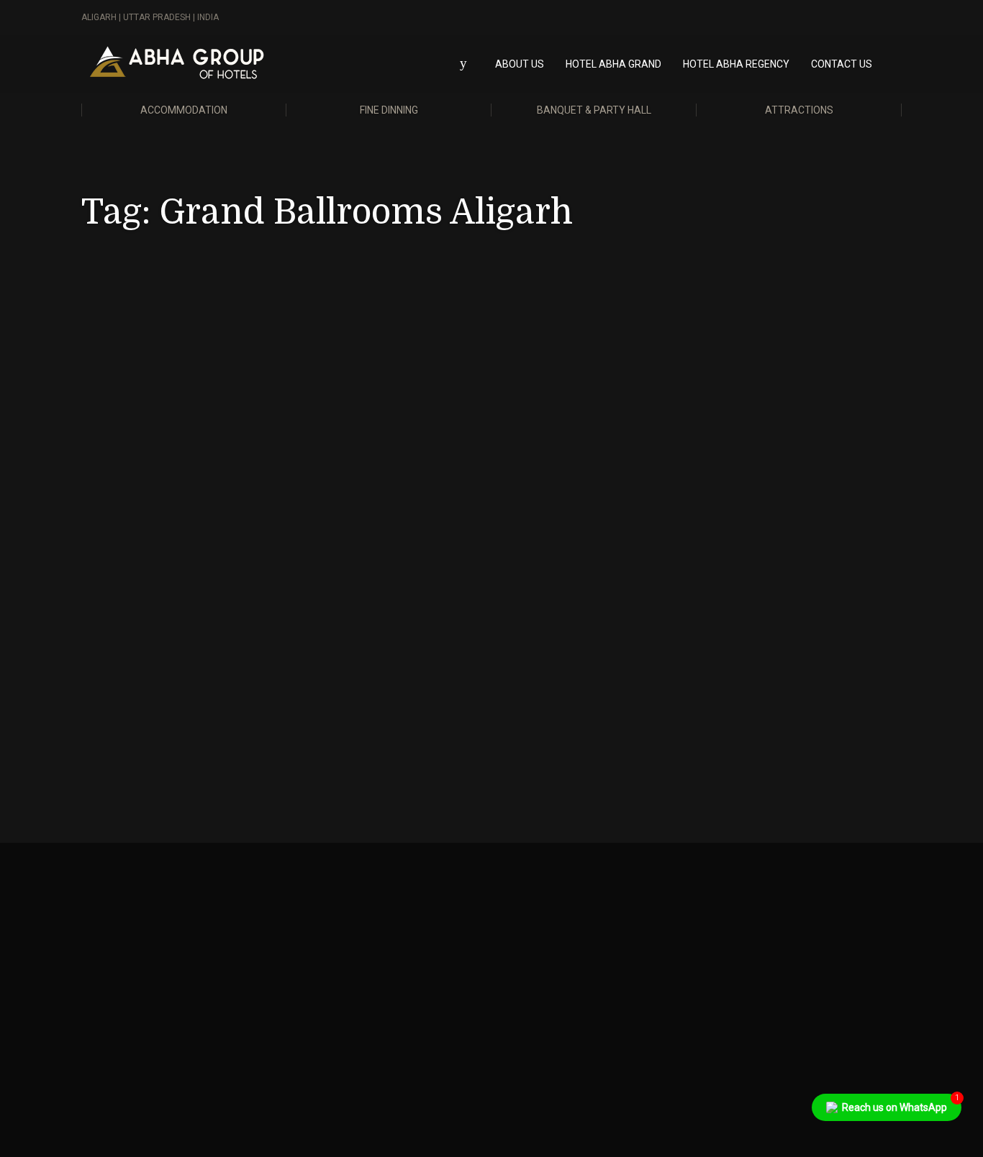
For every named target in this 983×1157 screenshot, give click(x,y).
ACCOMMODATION (183, 110)
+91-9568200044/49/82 (353, 953)
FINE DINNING (389, 110)
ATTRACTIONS (799, 110)
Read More (135, 717)
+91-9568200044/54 (556, 953)
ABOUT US (519, 64)
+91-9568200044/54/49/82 (149, 953)
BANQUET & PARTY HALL (594, 110)
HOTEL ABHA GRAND (613, 64)
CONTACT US (841, 64)
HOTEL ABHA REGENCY (736, 64)
